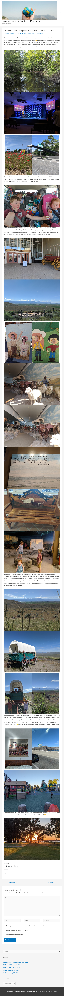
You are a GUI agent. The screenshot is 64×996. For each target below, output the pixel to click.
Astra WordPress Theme (50, 991)
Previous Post (12, 882)
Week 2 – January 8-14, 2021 (11, 970)
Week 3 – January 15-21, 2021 (11, 967)
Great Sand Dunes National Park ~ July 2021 (15, 962)
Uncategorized (19, 33)
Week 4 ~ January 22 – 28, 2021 (12, 964)
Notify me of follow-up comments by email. (17, 930)
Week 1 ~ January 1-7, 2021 (10, 973)
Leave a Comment (9, 33)
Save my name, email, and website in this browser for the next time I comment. (27, 926)
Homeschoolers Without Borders (21, 21)
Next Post (51, 882)
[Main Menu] (60, 13)
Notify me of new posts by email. (14, 934)
